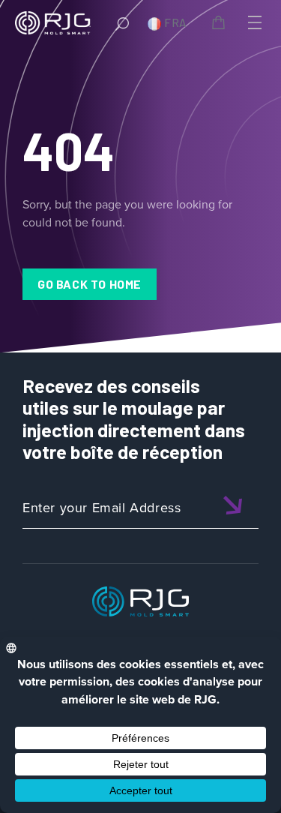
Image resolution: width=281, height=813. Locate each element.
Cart (221, 25)
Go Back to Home (89, 284)
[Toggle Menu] (253, 22)
